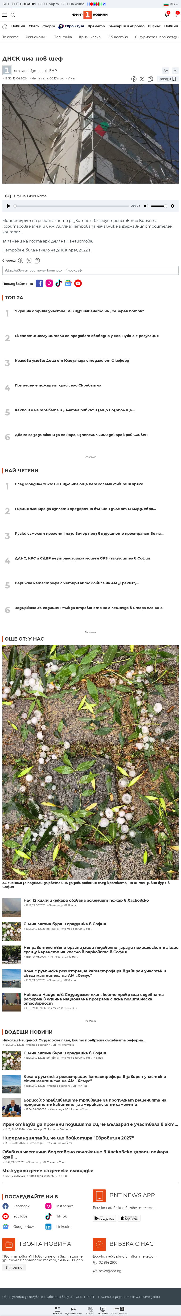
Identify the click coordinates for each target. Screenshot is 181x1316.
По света (65, 1129)
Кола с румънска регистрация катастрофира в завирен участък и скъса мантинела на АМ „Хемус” (95, 973)
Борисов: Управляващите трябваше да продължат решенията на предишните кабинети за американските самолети (95, 1102)
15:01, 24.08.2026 (14, 1045)
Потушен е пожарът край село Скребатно (58, 385)
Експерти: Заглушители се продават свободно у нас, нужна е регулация (87, 335)
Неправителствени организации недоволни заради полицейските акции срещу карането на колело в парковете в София (101, 950)
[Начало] (5, 26)
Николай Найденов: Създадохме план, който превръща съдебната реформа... (74, 1040)
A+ (166, 71)
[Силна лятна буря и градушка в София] (11, 931)
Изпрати (14, 1267)
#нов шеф (74, 270)
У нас (72, 78)
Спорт (48, 26)
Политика (62, 37)
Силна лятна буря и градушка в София (65, 924)
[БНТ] (8, 71)
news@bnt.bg (110, 1271)
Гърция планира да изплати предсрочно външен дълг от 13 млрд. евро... (85, 508)
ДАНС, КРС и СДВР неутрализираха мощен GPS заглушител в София (82, 558)
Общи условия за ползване (22, 1297)
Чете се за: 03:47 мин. (42, 1045)
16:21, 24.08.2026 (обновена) (42, 1058)
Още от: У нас (24, 639)
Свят (34, 26)
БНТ (5, 4)
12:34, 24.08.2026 (36, 1109)
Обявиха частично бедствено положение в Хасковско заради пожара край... (85, 1154)
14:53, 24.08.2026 (15, 1143)
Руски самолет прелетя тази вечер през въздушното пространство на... (89, 533)
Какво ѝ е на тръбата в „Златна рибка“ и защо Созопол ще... (75, 410)
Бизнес (154, 26)
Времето (96, 26)
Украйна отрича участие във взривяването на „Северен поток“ (79, 311)
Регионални (36, 37)
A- (175, 71)
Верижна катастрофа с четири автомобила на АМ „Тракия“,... (77, 583)
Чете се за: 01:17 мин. (42, 1129)
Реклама (90, 457)
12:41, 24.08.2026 (14, 1162)
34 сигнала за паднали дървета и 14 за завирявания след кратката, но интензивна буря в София (86, 885)
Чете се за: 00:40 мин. (77, 1058)
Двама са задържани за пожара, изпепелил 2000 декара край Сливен (81, 434)
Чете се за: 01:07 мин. (42, 1143)
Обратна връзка (59, 1297)
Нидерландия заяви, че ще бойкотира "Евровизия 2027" (68, 1138)
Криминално (90, 37)
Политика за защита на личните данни (129, 1297)
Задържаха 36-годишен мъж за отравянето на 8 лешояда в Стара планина (89, 607)
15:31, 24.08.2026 (35, 1086)
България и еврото (126, 26)
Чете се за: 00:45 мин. (64, 1109)
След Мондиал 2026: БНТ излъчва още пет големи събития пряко (79, 484)
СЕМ (79, 1297)
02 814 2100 (108, 1262)
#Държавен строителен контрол (33, 270)
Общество (118, 37)
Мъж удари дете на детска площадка (48, 1170)
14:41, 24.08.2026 (15, 1129)
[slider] (71, 206)
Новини (18, 26)
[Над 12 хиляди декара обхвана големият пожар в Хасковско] (11, 907)
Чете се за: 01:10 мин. (62, 1086)
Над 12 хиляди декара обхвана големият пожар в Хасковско (86, 900)
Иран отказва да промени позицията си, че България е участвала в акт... (90, 1124)
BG (173, 4)
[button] (119, 1310)
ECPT (90, 1297)
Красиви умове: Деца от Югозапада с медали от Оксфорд (72, 360)
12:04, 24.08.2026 (15, 1176)
